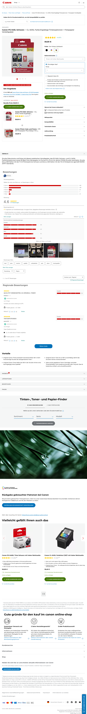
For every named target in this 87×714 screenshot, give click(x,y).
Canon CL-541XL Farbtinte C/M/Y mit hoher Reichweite (64, 555)
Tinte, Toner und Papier (14, 12)
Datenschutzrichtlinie (33, 692)
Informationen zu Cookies (60, 692)
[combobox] (43, 7)
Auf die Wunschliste (52, 101)
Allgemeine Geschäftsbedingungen (13, 692)
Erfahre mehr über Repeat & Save (54, 88)
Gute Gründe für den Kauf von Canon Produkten (69, 638)
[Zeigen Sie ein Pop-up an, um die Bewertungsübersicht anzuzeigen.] (30, 116)
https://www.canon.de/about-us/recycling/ (35, 515)
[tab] (35, 405)
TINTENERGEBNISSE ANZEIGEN (44, 423)
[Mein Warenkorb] (79, 2)
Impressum (46, 692)
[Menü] (83, 2)
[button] (52, 21)
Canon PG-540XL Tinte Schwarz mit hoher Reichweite (21, 555)
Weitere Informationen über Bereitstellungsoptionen (12, 638)
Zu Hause (4, 12)
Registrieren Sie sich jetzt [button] (11, 669)
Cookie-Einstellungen (8, 696)
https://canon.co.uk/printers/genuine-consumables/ (16, 610)
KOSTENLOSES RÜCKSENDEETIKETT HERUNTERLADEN (18, 505)
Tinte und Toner (26, 12)
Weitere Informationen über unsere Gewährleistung (42, 638)
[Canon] (7, 2)
